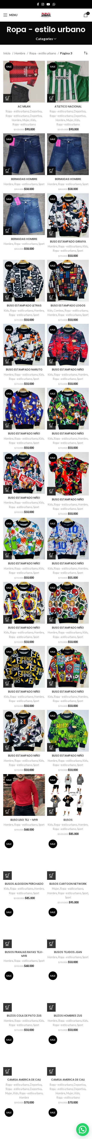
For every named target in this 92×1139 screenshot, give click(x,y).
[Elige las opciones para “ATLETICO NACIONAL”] (51, 98)
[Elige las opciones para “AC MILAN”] (7, 98)
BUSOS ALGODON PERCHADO (24, 884)
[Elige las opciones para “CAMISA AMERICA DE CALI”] (7, 1071)
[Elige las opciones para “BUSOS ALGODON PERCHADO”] (7, 875)
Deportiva (36, 111)
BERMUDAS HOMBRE (24, 179)
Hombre (20, 53)
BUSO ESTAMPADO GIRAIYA (68, 241)
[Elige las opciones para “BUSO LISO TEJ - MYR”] (7, 811)
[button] (82, 1129)
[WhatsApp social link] (53, 4)
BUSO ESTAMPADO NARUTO (24, 369)
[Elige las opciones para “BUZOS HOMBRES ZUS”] (51, 1007)
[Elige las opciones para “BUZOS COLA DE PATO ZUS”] (7, 1007)
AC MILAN (24, 106)
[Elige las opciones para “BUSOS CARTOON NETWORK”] (51, 875)
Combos (59, 310)
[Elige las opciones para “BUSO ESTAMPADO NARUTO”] (7, 361)
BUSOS (68, 820)
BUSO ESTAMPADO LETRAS (24, 305)
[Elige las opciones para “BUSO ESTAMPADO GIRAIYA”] (51, 233)
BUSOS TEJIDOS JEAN (68, 952)
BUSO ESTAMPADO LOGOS (68, 305)
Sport (42, 184)
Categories (44, 38)
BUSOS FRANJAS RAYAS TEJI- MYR (24, 954)
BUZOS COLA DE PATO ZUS (24, 1015)
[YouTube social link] (48, 4)
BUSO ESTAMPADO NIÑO (68, 369)
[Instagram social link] (42, 4)
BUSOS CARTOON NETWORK (68, 884)
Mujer (26, 120)
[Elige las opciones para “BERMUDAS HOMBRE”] (7, 171)
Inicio (7, 53)
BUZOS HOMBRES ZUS (68, 1015)
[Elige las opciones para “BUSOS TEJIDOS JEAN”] (51, 944)
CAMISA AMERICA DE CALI (24, 1079)
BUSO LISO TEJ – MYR (24, 820)
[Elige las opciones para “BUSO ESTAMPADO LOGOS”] (51, 297)
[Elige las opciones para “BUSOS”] (51, 811)
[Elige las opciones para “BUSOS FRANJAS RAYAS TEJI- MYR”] (7, 944)
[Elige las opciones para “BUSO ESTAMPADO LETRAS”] (7, 297)
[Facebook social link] (38, 4)
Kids (33, 120)
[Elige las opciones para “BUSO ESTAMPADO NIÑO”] (51, 361)
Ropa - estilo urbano (43, 53)
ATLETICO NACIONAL (68, 106)
